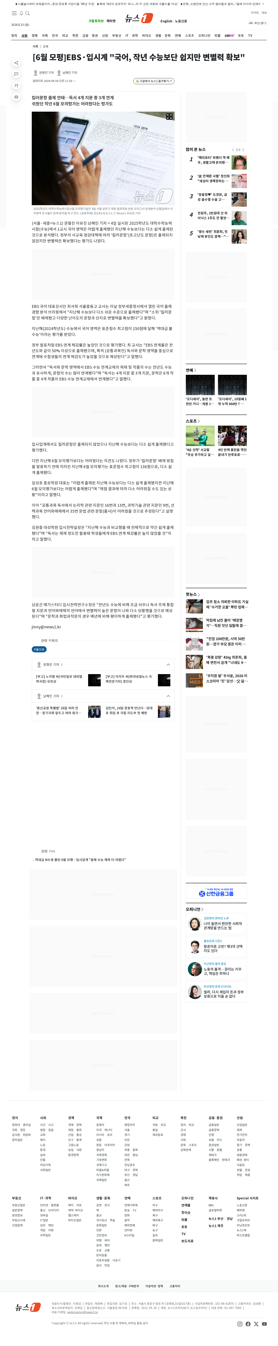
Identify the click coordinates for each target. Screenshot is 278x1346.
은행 (211, 1135)
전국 (127, 1118)
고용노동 (73, 1145)
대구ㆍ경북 (131, 1170)
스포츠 (191, 421)
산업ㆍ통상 (75, 1135)
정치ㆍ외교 (187, 1125)
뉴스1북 (241, 1230)
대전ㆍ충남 (131, 1155)
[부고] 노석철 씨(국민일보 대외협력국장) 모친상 (59, 679)
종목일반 (157, 1240)
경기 (127, 1135)
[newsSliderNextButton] (243, 149)
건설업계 (17, 1225)
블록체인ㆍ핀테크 (219, 1160)
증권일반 (214, 1145)
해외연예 (129, 1225)
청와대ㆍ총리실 (21, 1125)
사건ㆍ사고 (47, 1125)
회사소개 (103, 1286)
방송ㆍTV (130, 1210)
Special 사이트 (248, 1198)
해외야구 (157, 1210)
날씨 (42, 1155)
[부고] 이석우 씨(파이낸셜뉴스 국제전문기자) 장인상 (129, 679)
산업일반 (242, 1125)
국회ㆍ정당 (18, 1130)
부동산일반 (18, 1205)
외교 (155, 1118)
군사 (183, 1130)
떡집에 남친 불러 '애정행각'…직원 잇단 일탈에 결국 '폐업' (226, 625)
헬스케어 (73, 1215)
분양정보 (17, 1215)
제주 (127, 1185)
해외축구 (157, 1220)
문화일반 (101, 1225)
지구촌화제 (102, 1175)
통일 (155, 1130)
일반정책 (17, 1210)
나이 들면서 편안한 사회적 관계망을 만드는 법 (223, 925)
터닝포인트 (243, 1225)
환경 (42, 1150)
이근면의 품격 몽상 (215, 964)
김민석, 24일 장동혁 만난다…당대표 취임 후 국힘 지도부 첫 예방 (129, 710)
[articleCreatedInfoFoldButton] (74, 81)
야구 (155, 1205)
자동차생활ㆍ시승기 (108, 1260)
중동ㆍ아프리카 (105, 1145)
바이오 (72, 1198)
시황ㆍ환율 (215, 1150)
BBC (211, 1205)
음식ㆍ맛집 (103, 1265)
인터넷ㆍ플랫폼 (49, 1205)
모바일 (44, 1215)
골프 (155, 1235)
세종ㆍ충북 (131, 1150)
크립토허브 (96, 21)
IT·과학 (45, 1198)
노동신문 (181, 21)
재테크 (213, 1155)
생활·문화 (103, 1198)
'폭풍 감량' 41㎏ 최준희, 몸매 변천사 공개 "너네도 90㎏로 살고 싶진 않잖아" (226, 662)
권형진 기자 (46, 73)
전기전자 (242, 1135)
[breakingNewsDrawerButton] (21, 13)
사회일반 (45, 1170)
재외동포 (157, 1135)
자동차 (241, 1140)
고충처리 (175, 1286)
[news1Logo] (28, 1307)
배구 (155, 1225)
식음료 (241, 1165)
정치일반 (17, 1140)
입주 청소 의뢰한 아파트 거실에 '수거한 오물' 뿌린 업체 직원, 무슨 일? (227, 607)
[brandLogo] (139, 17)
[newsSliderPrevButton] (233, 149)
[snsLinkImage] (240, 1324)
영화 (127, 1215)
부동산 (16, 1198)
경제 (71, 1118)
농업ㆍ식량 (75, 1150)
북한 (184, 1118)
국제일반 (101, 1180)
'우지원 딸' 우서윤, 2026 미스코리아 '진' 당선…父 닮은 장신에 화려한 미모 (227, 681)
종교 (99, 1215)
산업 (240, 1118)
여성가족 (45, 1165)
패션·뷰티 (243, 1160)
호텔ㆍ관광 (243, 1170)
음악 (127, 1220)
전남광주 (129, 1165)
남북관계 (186, 1150)
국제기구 (101, 1165)
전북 (127, 1160)
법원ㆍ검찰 (47, 1130)
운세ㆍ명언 (103, 1245)
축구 (155, 1215)
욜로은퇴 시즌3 (213, 941)
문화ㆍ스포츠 (189, 1145)
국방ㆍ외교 (159, 1125)
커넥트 (255, 13)
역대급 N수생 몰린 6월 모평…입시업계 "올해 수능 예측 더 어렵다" (80, 860)
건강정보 (101, 1235)
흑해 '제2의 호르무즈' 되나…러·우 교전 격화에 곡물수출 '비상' (114, 3)
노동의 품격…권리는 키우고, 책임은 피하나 (223, 971)
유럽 (99, 1140)
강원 (127, 1145)
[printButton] (16, 97)
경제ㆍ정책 (75, 1125)
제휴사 (213, 1198)
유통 (239, 1150)
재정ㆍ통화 (75, 1130)
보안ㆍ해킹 (47, 1225)
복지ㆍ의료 (75, 1205)
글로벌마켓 (215, 1210)
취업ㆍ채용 (243, 1175)
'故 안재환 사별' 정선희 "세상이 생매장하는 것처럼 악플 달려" (214, 181)
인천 (127, 1140)
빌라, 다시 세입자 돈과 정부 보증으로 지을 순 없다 (224, 994)
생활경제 (242, 1155)
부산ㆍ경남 (131, 1175)
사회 (35, 46)
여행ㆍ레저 (103, 1240)
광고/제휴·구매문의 (127, 1286)
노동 (42, 1145)
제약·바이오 (75, 1210)
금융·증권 (216, 1118)
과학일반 (45, 1235)
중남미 (100, 1150)
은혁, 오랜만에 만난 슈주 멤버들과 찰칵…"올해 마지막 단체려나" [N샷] (203, 3)
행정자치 (129, 1125)
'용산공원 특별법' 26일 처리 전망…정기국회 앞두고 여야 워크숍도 (58, 710)
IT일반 (44, 1220)
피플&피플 (102, 1170)
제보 (264, 13)
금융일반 (214, 1125)
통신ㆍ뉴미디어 (49, 1210)
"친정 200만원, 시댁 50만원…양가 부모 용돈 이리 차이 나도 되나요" (226, 644)
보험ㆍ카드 (215, 1140)
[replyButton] (16, 74)
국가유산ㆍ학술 (105, 1220)
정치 (15, 1118)
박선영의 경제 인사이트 (217, 987)
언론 (99, 1230)
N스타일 (129, 1235)
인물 (42, 1160)
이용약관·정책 (154, 1286)
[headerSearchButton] (27, 13)
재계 (239, 1130)
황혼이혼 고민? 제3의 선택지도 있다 (223, 948)
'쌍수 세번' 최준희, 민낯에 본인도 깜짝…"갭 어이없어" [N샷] (213, 237)
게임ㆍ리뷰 (47, 1230)
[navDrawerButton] (14, 13)
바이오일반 (74, 1220)
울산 (127, 1180)
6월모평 (39, 649)
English (166, 21)
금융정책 (214, 1130)
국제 (99, 1118)
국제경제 (101, 1155)
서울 (127, 1130)
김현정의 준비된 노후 (216, 918)
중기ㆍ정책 (243, 1145)
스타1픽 (241, 1215)
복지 (42, 1140)
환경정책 (73, 1155)
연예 (189, 370)
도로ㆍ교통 (103, 1250)
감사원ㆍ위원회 (21, 1135)
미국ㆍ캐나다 (104, 1130)
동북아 (100, 1125)
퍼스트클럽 (243, 1235)
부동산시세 (18, 1220)
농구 (155, 1230)
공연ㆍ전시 (103, 1205)
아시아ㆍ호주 (104, 1135)
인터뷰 (128, 1230)
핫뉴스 (191, 594)
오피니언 (193, 909)
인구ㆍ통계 (75, 1140)
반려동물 (101, 1255)
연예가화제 (131, 1205)
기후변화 (101, 1160)
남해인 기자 (69, 73)
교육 (42, 1135)
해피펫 (111, 21)
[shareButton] (16, 63)
